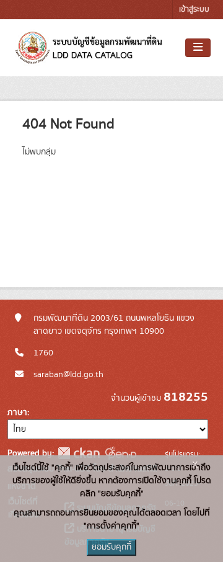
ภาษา (17, 412)
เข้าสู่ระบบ (194, 10)
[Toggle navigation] (198, 47)
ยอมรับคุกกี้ (111, 547)
